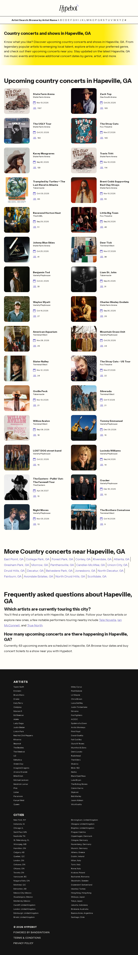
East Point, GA (14, 559)
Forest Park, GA (62, 559)
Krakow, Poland (78, 872)
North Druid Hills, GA (70, 576)
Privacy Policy (23, 943)
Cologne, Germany (79, 840)
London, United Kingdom (24, 909)
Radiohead (76, 755)
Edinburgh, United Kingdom (26, 913)
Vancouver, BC (20, 876)
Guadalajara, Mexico (23, 897)
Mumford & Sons (78, 747)
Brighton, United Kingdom (82, 828)
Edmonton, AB (19, 888)
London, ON (18, 860)
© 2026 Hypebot (25, 926)
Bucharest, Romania (80, 876)
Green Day (18, 764)
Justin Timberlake (79, 707)
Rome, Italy (76, 868)
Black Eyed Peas (78, 776)
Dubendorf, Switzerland (81, 884)
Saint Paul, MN (20, 832)
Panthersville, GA (62, 565)
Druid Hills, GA (14, 571)
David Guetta (77, 735)
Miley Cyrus (76, 687)
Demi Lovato (76, 751)
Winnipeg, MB (19, 844)
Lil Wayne (75, 695)
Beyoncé (17, 743)
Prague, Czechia (78, 832)
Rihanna (17, 739)
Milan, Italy (76, 860)
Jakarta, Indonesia (79, 905)
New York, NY (19, 820)
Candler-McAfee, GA (90, 565)
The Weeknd (19, 751)
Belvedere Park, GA (59, 571)
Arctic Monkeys (78, 727)
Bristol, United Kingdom (24, 917)
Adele (16, 719)
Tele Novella (107, 620)
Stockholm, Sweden (80, 880)
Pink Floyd (75, 731)
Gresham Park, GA (16, 565)
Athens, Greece (78, 852)
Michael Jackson (20, 780)
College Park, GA (37, 559)
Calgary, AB (18, 852)
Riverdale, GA (102, 559)
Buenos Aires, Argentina (82, 913)
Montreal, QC (19, 884)
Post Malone (76, 691)
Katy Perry (18, 703)
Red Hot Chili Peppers (23, 735)
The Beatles (18, 747)
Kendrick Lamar (20, 784)
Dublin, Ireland (77, 856)
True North (34, 625)
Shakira (74, 764)
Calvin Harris (77, 788)
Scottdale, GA (97, 576)
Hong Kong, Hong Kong (81, 893)
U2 (14, 755)
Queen (16, 804)
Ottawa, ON (18, 868)
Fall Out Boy (76, 739)
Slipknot (74, 792)
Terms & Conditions (27, 937)
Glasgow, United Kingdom (82, 824)
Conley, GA (83, 559)
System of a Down (79, 723)
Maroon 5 (17, 711)
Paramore (18, 796)
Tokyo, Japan (76, 901)
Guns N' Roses (77, 743)
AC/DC (74, 719)
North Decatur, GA (111, 571)
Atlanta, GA (121, 559)
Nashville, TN (19, 836)
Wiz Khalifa (76, 804)
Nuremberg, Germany (81, 844)
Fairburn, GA (13, 576)
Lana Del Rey (77, 703)
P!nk (15, 788)
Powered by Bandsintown (31, 932)
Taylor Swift (18, 687)
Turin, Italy (75, 864)
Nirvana (74, 711)
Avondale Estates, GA (38, 576)
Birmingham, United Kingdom (84, 820)
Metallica (17, 759)
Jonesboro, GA (85, 571)
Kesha (74, 772)
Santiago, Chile (77, 917)
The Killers (75, 759)
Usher (16, 792)
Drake (16, 699)
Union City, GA (117, 565)
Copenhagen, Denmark (81, 836)
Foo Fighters (76, 715)
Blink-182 (75, 768)
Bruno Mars (18, 695)
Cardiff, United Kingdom (24, 905)
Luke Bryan (76, 780)
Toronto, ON (18, 872)
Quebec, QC (19, 856)
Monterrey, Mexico (21, 901)
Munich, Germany (79, 848)
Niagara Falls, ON (21, 880)
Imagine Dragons (21, 768)
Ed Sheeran (18, 715)
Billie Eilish (18, 776)
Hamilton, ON (19, 848)
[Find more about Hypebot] (69, 8)
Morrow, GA (39, 565)
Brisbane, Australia (79, 909)
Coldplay (17, 707)
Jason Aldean (77, 800)
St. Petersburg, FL (21, 840)
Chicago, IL (18, 828)
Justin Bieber (19, 727)
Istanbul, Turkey (78, 888)
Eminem (17, 691)
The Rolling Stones (79, 784)
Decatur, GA (35, 571)
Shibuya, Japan (78, 897)
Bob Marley (76, 796)
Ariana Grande (20, 772)
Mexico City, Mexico (22, 893)
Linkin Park (18, 731)
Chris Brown (76, 699)
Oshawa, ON (19, 864)
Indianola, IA (19, 824)
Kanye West (18, 800)
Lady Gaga (18, 723)
